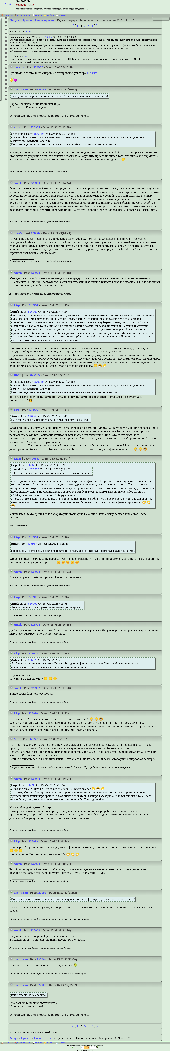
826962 (35, 233)
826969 (35, 571)
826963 (35, 272)
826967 (35, 458)
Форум (14, 20)
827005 (41, 985)
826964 (33, 305)
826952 (38, 67)
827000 (35, 863)
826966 (33, 409)
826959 (35, 127)
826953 (41, 89)
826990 (33, 713)
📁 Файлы (49, 15)
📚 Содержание (22, 15)
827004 (41, 959)
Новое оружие (44, 20)
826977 (33, 653)
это (25, 56)
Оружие (27, 20)
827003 (35, 930)
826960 (35, 183)
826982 (35, 688)
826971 (33, 597)
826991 (34, 739)
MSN (29, 31)
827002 (41, 892)
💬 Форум (37, 15)
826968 (33, 537)
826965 (35, 375)
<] (73, 25)
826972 (35, 624)
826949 (39, 133)
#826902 (47, 37)
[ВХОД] (7, 3)
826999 (33, 841)
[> (97, 25)
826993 (35, 778)
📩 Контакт (62, 15)
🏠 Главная (7, 15)
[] (92, 73)
